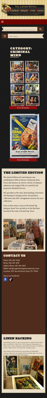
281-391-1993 (20, 265)
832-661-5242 (14, 260)
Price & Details (23, 108)
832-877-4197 (14, 263)
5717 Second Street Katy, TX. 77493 (24, 271)
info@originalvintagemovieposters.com (24, 268)
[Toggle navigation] (2, 21)
